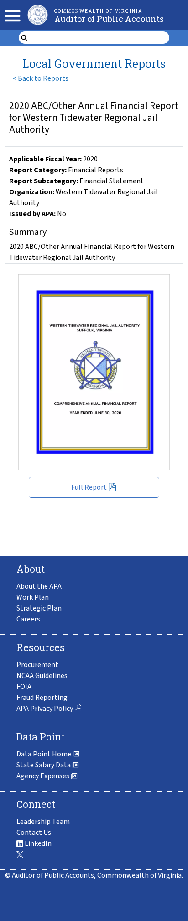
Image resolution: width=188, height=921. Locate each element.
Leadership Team (43, 822)
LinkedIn (37, 843)
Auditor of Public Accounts (109, 18)
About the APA (39, 586)
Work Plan (32, 597)
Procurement (37, 665)
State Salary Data (44, 765)
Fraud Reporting (42, 698)
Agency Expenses (43, 776)
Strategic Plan (39, 608)
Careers (28, 619)
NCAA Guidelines (42, 676)
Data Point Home (44, 754)
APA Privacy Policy (44, 709)
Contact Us (33, 833)
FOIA (23, 687)
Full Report (89, 487)
